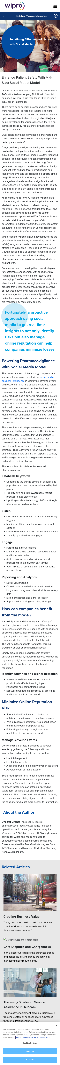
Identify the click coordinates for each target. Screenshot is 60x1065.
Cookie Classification (41, 1037)
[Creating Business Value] (30, 892)
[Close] (56, 1025)
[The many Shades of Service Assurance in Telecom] (30, 982)
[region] (30, 1043)
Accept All (30, 1060)
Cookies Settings (30, 1043)
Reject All (30, 1051)
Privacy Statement (24, 1037)
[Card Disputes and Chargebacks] (30, 939)
